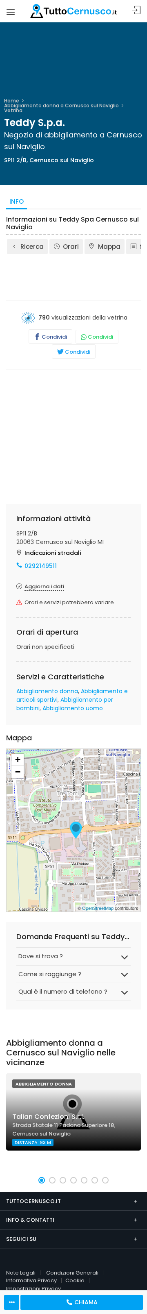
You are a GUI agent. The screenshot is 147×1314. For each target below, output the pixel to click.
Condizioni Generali (72, 1273)
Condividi (53, 337)
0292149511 (40, 566)
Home (11, 100)
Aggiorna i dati (44, 586)
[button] (41, 1180)
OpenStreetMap (98, 908)
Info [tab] (16, 201)
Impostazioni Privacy (33, 1288)
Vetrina (13, 110)
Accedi (136, 10)
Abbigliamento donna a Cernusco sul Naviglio (61, 105)
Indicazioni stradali (52, 553)
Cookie (75, 1280)
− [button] (17, 772)
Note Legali (21, 1273)
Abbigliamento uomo (72, 708)
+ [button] (17, 760)
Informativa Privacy (31, 1280)
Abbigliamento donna (47, 691)
